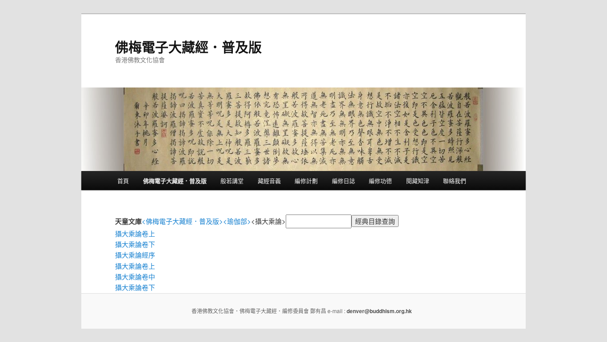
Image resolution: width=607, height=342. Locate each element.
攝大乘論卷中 (135, 276)
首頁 (123, 180)
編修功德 (380, 180)
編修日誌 (343, 180)
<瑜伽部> (237, 221)
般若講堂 (232, 180)
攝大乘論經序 (135, 254)
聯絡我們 (454, 180)
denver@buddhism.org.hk (379, 311)
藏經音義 (269, 180)
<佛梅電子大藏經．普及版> (182, 221)
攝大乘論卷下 (135, 244)
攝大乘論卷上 (135, 233)
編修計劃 (306, 180)
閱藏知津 (417, 180)
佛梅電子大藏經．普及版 (188, 46)
